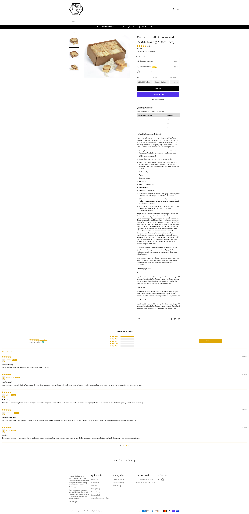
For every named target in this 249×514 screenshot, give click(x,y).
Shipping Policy (96, 495)
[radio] (138, 61)
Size (138, 77)
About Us (94, 486)
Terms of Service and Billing (100, 498)
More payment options (158, 99)
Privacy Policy (95, 489)
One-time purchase (146, 61)
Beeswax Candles (118, 479)
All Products (95, 483)
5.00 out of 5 (43, 340)
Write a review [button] (210, 341)
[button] (141, 46)
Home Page (94, 479)
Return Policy (95, 492)
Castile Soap (117, 486)
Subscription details (146, 72)
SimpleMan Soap (118, 483)
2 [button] (123, 446)
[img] (6, 357)
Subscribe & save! (148, 67)
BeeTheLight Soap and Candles (81, 511)
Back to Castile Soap (125, 460)
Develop (92, 511)
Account (177, 22)
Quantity (173, 77)
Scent (155, 77)
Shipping (139, 51)
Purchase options (142, 57)
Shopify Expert (100, 511)
